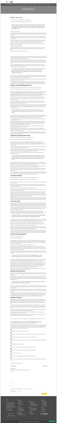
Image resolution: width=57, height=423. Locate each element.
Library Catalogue (21, 404)
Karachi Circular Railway (33, 410)
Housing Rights (20, 413)
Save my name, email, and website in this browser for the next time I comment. (21, 388)
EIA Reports (31, 412)
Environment (35, 4)
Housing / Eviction (19, 412)
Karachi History (20, 407)
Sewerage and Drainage (33, 404)
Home (7, 4)
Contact (48, 4)
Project (43, 408)
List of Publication (44, 406)
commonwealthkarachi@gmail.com (40, 318)
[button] (52, 421)
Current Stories (26, 10)
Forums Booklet (44, 404)
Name (11, 382)
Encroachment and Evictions (22, 414)
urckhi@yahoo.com (10, 410)
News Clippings (44, 403)
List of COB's (44, 405)
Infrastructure (25, 4)
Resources (39, 4)
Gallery (19, 405)
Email (11, 385)
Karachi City (15, 4)
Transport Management (33, 408)
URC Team (19, 403)
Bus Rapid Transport (33, 409)
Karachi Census (20, 408)
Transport (30, 4)
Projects (44, 4)
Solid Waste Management (34, 405)
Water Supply (32, 402)
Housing (20, 4)
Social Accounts (43, 411)
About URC (10, 4)
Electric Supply (32, 403)
